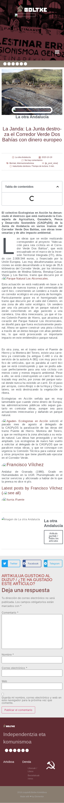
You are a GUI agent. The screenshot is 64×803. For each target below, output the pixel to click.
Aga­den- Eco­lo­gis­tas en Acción (28, 421)
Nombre (8, 654)
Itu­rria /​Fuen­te (15, 499)
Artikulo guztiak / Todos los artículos (53, 537)
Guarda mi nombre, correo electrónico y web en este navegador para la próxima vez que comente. (31, 700)
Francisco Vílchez (25, 464)
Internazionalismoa (25, 163)
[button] (57, 52)
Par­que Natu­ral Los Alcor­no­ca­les (27, 278)
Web (4, 681)
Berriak (13, 163)
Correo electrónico (14, 668)
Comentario (10, 612)
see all (13, 493)
